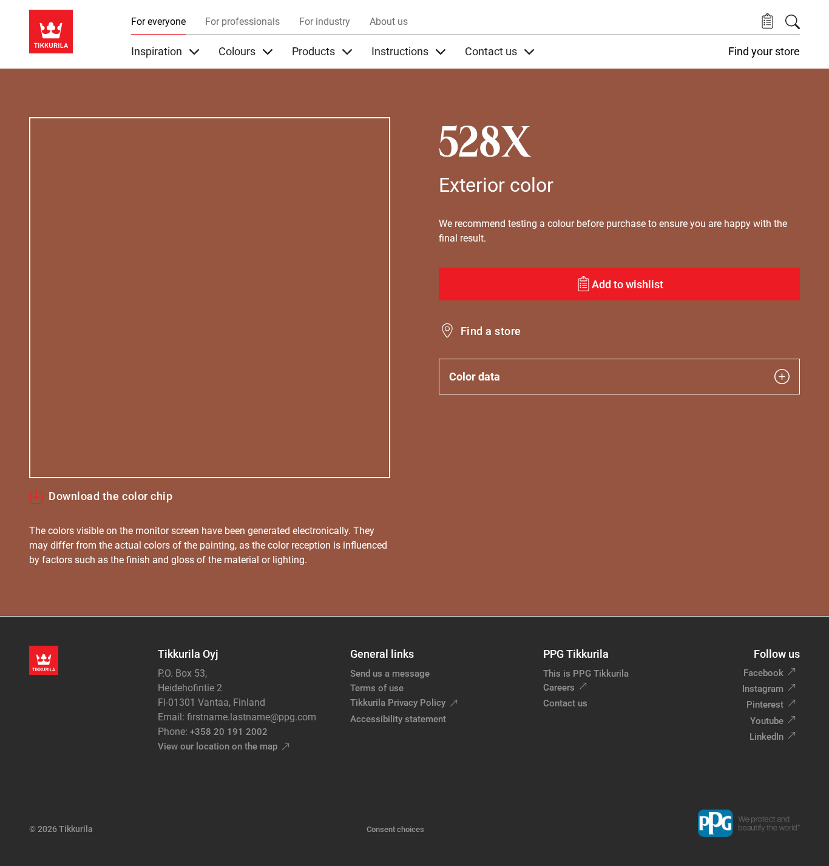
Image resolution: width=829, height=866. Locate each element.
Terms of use (377, 688)
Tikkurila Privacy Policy (397, 702)
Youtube (766, 720)
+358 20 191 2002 (229, 731)
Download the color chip (110, 496)
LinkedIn (766, 736)
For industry (324, 21)
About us (389, 21)
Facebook (763, 673)
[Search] (792, 22)
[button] (767, 21)
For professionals (242, 21)
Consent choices (395, 829)
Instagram (762, 688)
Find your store (764, 52)
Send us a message (390, 673)
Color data (474, 376)
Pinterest (764, 704)
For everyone (158, 21)
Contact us (565, 703)
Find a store (491, 331)
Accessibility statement (398, 719)
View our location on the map (217, 746)
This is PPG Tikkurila (586, 673)
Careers (559, 687)
